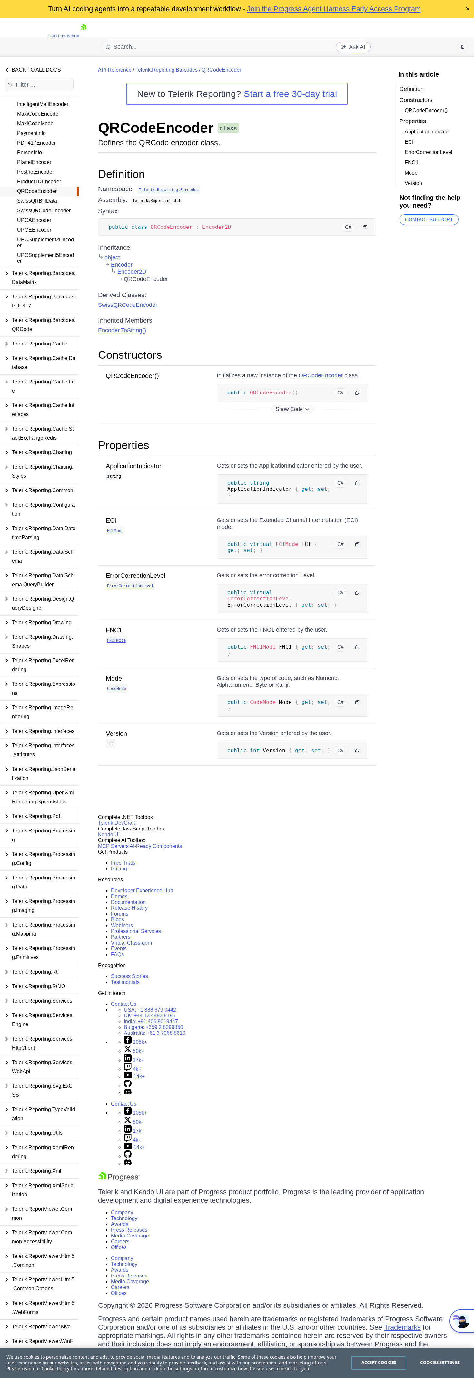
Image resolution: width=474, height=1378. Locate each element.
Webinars (122, 925)
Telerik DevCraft (116, 823)
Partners (120, 937)
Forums (119, 914)
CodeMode (116, 688)
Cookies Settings (440, 1362)
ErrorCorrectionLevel (135, 575)
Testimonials (125, 982)
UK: (149, 1015)
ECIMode (115, 530)
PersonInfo (29, 152)
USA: (150, 1010)
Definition (121, 174)
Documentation (128, 902)
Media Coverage (130, 1235)
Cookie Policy (55, 1368)
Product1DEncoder (39, 181)
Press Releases (129, 1230)
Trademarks (402, 1327)
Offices (119, 1247)
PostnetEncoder (35, 172)
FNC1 (114, 630)
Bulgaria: (153, 1027)
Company (122, 1212)
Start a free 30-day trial (290, 94)
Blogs (117, 919)
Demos (119, 896)
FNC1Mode (116, 640)
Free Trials (123, 863)
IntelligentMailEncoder (42, 104)
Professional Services (136, 931)
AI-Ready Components (156, 846)
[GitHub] (128, 1085)
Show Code (289, 409)
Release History (129, 908)
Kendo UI (109, 834)
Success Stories (129, 976)
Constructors (130, 354)
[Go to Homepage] (83, 35)
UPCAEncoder (34, 220)
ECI (111, 520)
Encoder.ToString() (122, 330)
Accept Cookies (379, 1362)
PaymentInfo (31, 133)
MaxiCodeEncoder (38, 114)
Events (119, 948)
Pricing (119, 868)
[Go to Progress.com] (119, 1179)
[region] (237, 1363)
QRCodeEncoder (37, 191)
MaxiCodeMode (35, 123)
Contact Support (429, 219)
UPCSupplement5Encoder (45, 258)
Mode (114, 678)
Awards (119, 1224)
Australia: (154, 1033)
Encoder (122, 264)
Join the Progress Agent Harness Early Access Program (334, 9)
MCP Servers (113, 846)
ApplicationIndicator (134, 466)
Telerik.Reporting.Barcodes (166, 70)
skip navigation (63, 35)
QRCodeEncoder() (132, 375)
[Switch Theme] (462, 47)
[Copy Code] (365, 227)
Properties (123, 445)
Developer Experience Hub (142, 890)
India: (151, 1021)
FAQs (117, 954)
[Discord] (128, 1093)
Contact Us (123, 1004)
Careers (120, 1241)
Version (116, 733)
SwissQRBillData (37, 201)
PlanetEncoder (34, 162)
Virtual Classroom (131, 943)
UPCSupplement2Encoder (45, 242)
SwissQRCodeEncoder (44, 210)
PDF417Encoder (36, 143)
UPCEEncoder (34, 230)
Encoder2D (131, 271)
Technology (124, 1218)
